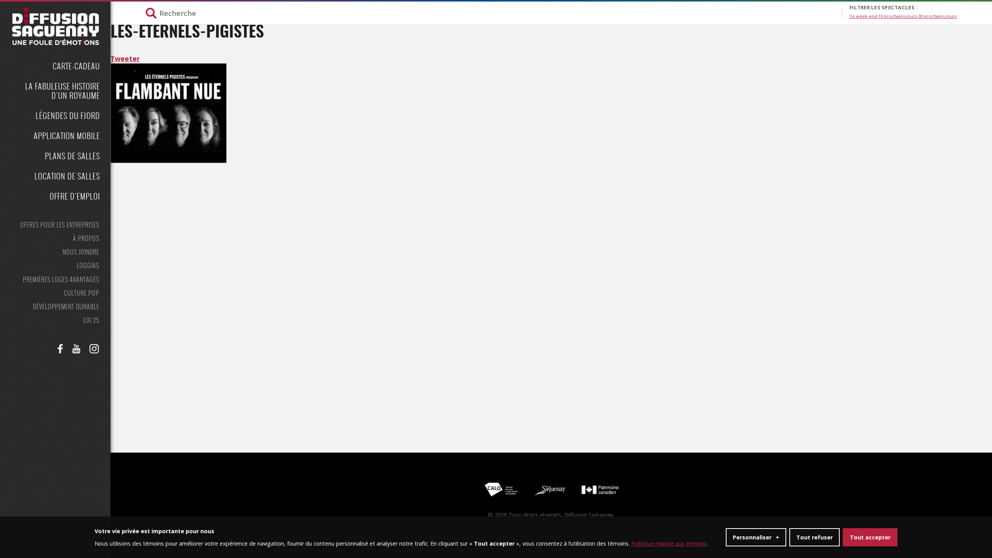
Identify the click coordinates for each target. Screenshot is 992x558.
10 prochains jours (897, 16)
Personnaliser (756, 537)
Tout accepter (870, 537)
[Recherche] (494, 13)
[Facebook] (60, 348)
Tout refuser (814, 537)
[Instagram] (94, 348)
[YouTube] (76, 348)
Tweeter (125, 58)
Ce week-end (863, 16)
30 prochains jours (937, 16)
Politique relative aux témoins (669, 543)
